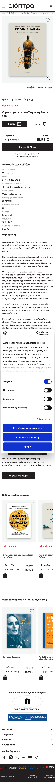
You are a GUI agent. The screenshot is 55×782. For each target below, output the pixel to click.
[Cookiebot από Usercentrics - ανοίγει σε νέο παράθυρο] (39, 333)
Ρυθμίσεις (41, 419)
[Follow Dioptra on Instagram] (11, 757)
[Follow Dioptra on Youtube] (30, 757)
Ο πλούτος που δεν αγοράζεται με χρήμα (18, 556)
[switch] (48, 390)
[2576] (27, 49)
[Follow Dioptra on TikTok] (37, 757)
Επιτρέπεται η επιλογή (27, 437)
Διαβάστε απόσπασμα (39, 87)
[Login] (45, 6)
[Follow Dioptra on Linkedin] (24, 757)
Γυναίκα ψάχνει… (12, 657)
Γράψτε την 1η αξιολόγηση (16, 99)
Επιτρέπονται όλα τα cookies (27, 428)
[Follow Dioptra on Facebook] (4, 757)
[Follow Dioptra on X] (17, 757)
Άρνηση (27, 446)
